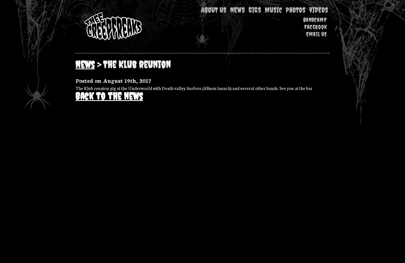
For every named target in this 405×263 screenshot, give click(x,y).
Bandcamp (315, 19)
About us (213, 10)
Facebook (315, 27)
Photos (296, 10)
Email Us (316, 34)
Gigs (255, 10)
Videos (318, 10)
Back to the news (109, 96)
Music (273, 10)
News (237, 10)
